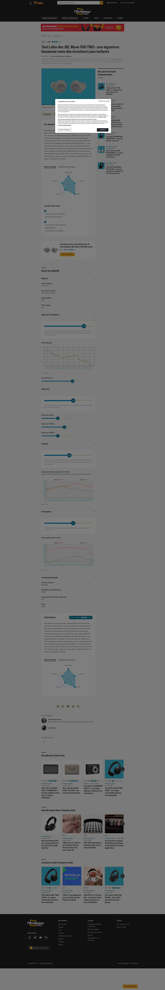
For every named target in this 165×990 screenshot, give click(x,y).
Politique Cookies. (102, 117)
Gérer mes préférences (64, 129)
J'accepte (102, 129)
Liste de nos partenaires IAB (64, 125)
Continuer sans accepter (104, 101)
